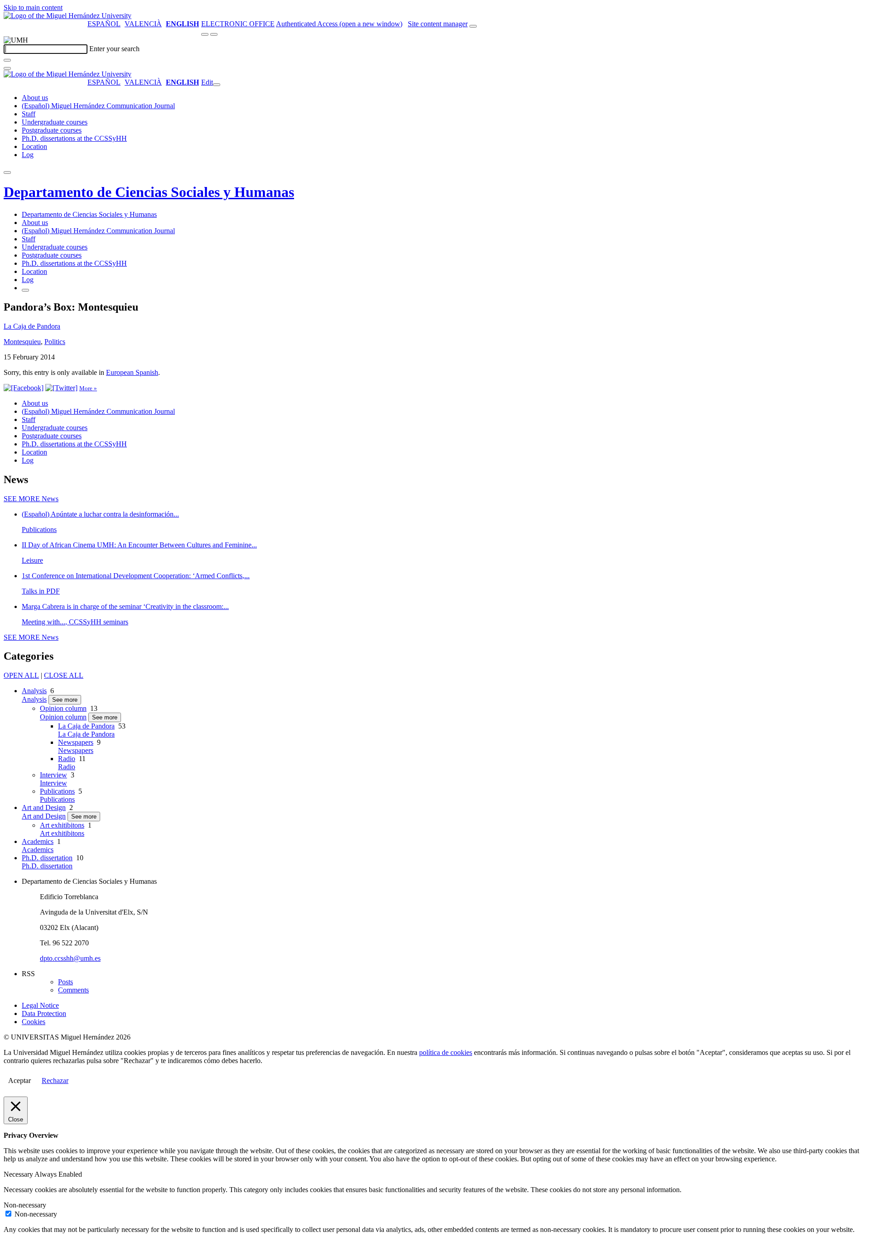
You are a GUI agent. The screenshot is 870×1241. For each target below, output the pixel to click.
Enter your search (114, 49)
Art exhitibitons (62, 825)
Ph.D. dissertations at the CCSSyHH (74, 138)
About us (35, 97)
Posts (65, 982)
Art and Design (44, 807)
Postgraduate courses (52, 130)
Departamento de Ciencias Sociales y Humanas (149, 192)
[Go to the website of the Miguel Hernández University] (67, 15)
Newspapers (75, 742)
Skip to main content (33, 7)
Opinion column (63, 708)
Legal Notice (40, 1005)
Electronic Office (238, 24)
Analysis (34, 691)
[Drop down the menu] (214, 34)
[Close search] (7, 68)
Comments (73, 990)
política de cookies (445, 1052)
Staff (28, 114)
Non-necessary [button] (25, 1205)
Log (28, 154)
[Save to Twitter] (61, 388)
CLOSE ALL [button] (63, 675)
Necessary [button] (19, 1174)
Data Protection (44, 1013)
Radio (66, 758)
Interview (53, 775)
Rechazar (55, 1080)
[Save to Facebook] (24, 388)
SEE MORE (31, 499)
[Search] (7, 60)
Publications (57, 791)
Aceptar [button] (19, 1080)
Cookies (33, 1021)
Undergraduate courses (54, 122)
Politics (54, 341)
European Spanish (132, 372)
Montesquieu (22, 341)
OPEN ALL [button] (21, 675)
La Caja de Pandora (32, 326)
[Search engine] (473, 26)
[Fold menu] (216, 84)
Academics (37, 841)
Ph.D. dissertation (47, 858)
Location (34, 146)
